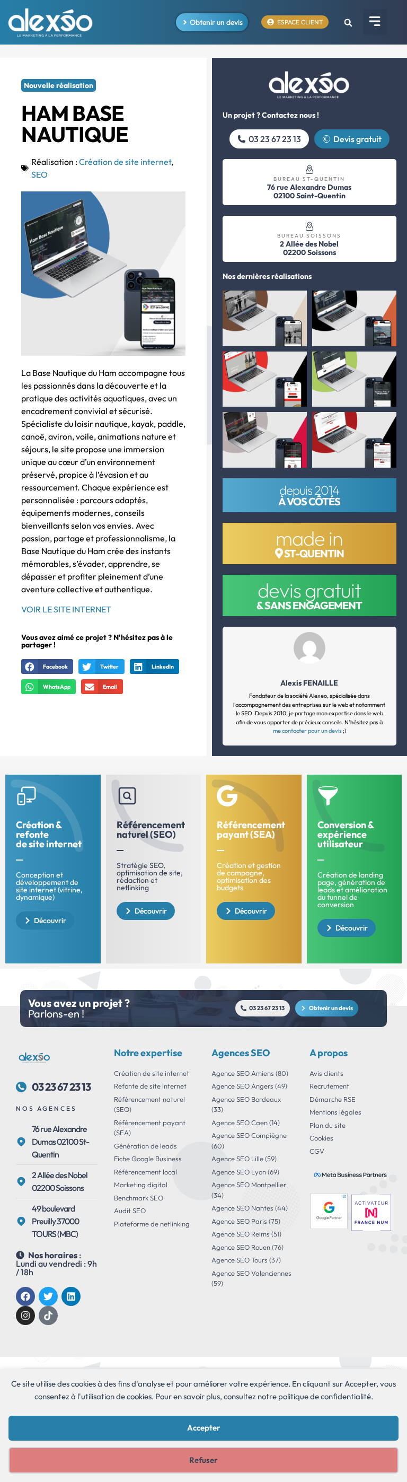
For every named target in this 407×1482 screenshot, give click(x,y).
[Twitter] (48, 1296)
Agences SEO (240, 1053)
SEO (39, 174)
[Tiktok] (48, 1315)
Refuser (203, 1460)
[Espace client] (271, 22)
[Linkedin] (71, 1296)
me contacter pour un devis (307, 730)
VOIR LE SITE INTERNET (66, 609)
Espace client (300, 22)
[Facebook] (25, 1296)
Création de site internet (125, 161)
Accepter (203, 1428)
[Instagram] (25, 1315)
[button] (375, 22)
